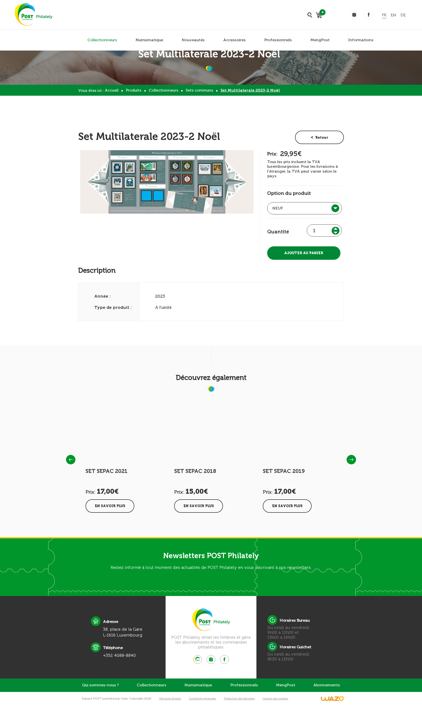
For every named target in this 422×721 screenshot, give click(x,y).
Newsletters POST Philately (211, 555)
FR (384, 15)
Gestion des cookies (275, 698)
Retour (321, 138)
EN (393, 15)
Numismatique (149, 40)
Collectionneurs (102, 40)
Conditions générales (202, 698)
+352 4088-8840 (119, 655)
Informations (360, 40)
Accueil (111, 90)
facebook (368, 14)
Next (351, 459)
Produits (133, 90)
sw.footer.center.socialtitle (197, 659)
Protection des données (239, 698)
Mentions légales (170, 698)
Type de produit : (113, 307)
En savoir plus (110, 506)
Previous (70, 459)
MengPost (320, 40)
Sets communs (199, 90)
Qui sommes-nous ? (100, 685)
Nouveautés (193, 40)
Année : (102, 296)
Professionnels (278, 40)
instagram (354, 14)
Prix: (272, 154)
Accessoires (234, 40)
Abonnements (326, 685)
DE (403, 15)
